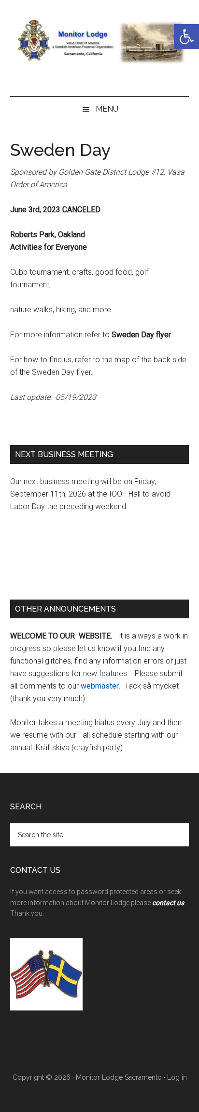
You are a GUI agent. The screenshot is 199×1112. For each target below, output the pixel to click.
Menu (107, 109)
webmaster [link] (100, 685)
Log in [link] (177, 1077)
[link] (186, 36)
